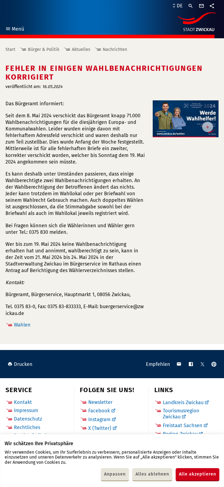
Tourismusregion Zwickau (181, 414)
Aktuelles (81, 49)
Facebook (99, 411)
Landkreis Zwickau (183, 402)
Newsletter (100, 402)
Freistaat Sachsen (182, 425)
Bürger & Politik (43, 49)
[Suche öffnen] (190, 6)
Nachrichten (115, 49)
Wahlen (22, 325)
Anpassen (115, 474)
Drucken (23, 364)
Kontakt (23, 402)
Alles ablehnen (152, 474)
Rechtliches (27, 427)
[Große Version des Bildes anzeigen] (186, 119)
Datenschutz (28, 419)
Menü (14, 29)
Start (10, 49)
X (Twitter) (99, 428)
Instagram (99, 419)
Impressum (26, 410)
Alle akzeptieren (197, 474)
